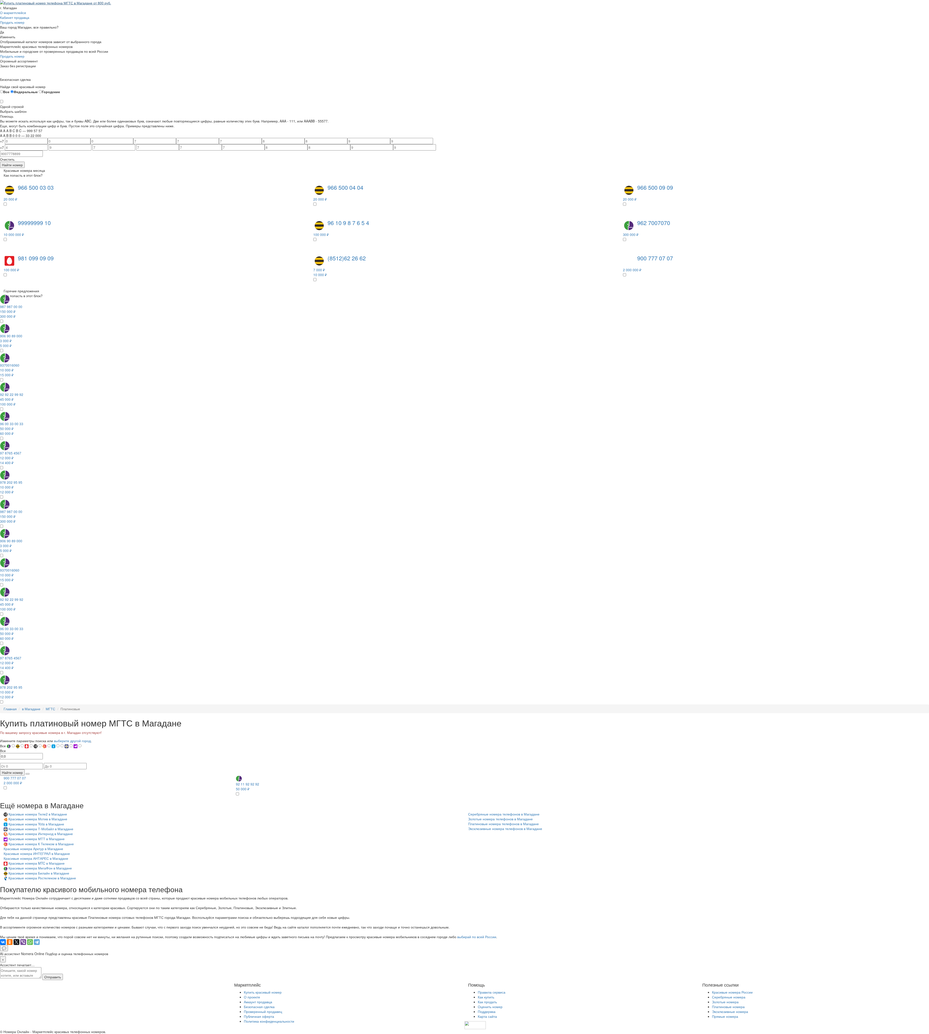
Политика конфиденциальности (269, 1021)
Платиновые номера (728, 1006)
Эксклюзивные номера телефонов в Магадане (505, 828)
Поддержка (486, 1011)
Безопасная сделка (259, 1006)
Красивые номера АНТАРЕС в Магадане (36, 858)
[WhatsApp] (30, 942)
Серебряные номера (728, 997)
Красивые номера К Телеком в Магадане (41, 843)
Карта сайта (487, 1016)
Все (6, 91)
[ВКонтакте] (3, 942)
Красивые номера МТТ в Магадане (36, 838)
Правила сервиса (491, 992)
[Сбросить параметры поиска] (28, 774)
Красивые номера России (732, 992)
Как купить (486, 997)
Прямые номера (725, 1016)
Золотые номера (725, 1001)
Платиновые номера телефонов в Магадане (503, 823)
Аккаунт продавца (258, 1001)
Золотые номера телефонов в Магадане (500, 818)
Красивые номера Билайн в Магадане (38, 873)
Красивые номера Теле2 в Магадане (37, 814)
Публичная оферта (259, 1016)
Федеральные (26, 91)
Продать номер (12, 22)
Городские (51, 91)
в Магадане (31, 708)
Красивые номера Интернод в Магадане (40, 833)
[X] (16, 942)
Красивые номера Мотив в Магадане (37, 818)
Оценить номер (490, 1006)
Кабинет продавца (14, 17)
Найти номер (12, 164)
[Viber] (23, 942)
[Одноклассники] (10, 942)
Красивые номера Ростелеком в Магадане (42, 878)
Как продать (487, 1001)
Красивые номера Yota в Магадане (36, 824)
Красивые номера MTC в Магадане (36, 863)
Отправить (52, 976)
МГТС (50, 708)
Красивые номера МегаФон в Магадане (40, 868)
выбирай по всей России (476, 936)
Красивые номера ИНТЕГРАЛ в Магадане (37, 853)
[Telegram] (37, 942)
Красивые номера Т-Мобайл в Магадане (40, 828)
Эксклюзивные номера (730, 1011)
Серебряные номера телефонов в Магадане (503, 814)
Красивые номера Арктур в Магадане (33, 848)
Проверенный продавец (263, 1011)
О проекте (252, 997)
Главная (10, 708)
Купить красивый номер (263, 992)
